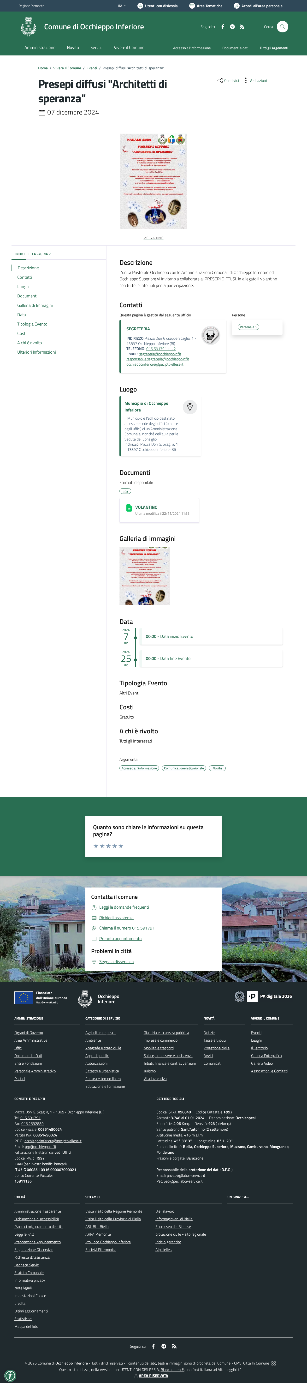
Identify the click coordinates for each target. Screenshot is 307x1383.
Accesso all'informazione (192, 48)
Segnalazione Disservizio (33, 1249)
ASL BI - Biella (97, 1226)
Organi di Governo (28, 1032)
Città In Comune (256, 1363)
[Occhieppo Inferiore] (28, 26)
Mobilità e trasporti (159, 1048)
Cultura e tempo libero (103, 1078)
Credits (19, 1303)
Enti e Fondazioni (28, 1063)
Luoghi (256, 1040)
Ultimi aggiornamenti (31, 1311)
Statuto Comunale (29, 1272)
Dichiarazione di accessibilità (36, 1219)
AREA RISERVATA (153, 1375)
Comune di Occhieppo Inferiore (94, 26)
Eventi (92, 68)
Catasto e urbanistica (102, 1071)
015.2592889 (32, 1123)
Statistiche (23, 1319)
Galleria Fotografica (266, 1055)
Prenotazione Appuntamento (37, 1242)
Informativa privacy (29, 1280)
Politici (19, 1078)
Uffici (18, 1048)
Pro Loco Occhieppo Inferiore (108, 1242)
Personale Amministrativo (35, 1071)
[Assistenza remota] (273, 1363)
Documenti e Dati (28, 1055)
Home (43, 68)
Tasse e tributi (215, 1040)
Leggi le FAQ (24, 1234)
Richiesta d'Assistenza (32, 1257)
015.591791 (30, 1118)
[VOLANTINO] (129, 508)
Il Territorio (259, 1048)
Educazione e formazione (105, 1086)
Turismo (150, 1071)
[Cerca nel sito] (282, 26)
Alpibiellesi (163, 1249)
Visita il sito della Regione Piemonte (113, 1211)
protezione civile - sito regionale (180, 1234)
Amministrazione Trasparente (37, 1211)
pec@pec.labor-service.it (183, 1181)
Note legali (23, 1288)
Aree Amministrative (30, 1040)
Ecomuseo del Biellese (173, 1226)
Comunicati (212, 1063)
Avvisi (208, 1055)
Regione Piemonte (31, 5)
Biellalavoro (164, 1211)
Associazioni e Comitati (269, 1071)
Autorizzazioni (96, 1063)
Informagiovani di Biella (174, 1219)
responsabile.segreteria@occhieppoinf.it (157, 359)
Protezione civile (217, 1048)
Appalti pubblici (97, 1055)
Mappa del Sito (26, 1326)
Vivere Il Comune (67, 68)
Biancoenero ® (172, 1369)
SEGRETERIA (138, 329)
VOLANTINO (146, 507)
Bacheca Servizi (26, 1265)
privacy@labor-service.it (186, 1175)
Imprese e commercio (160, 1040)
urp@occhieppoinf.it (40, 1146)
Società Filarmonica (100, 1249)
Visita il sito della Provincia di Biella (113, 1219)
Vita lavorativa (155, 1078)
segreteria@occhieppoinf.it (160, 354)
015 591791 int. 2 (161, 348)
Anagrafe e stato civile (103, 1048)
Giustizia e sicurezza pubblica (166, 1032)
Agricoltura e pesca (100, 1032)
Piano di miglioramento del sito (38, 1226)
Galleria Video (262, 1063)
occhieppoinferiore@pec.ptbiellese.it (154, 364)
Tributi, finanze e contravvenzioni (170, 1063)
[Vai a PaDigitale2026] (263, 996)
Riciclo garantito (168, 1242)
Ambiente (93, 1040)
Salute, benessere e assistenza (168, 1055)
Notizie (209, 1032)
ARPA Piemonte (98, 1234)
